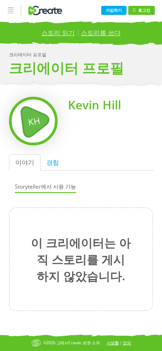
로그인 (144, 10)
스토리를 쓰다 (101, 32)
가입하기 (114, 10)
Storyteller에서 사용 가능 (45, 186)
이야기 (24, 162)
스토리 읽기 (58, 32)
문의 (127, 343)
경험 (52, 162)
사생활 (113, 343)
